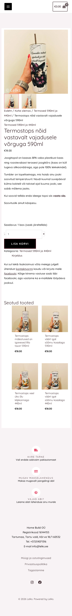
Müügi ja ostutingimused (36, 558)
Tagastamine (36, 570)
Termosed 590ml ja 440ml (20, 124)
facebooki (10, 273)
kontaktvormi (24, 269)
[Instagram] (32, 582)
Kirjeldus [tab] (17, 255)
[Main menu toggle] (8, 6)
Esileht (8, 110)
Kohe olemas (23, 110)
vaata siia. (59, 195)
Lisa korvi (20, 243)
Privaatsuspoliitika (36, 564)
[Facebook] (40, 582)
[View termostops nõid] (11, 101)
